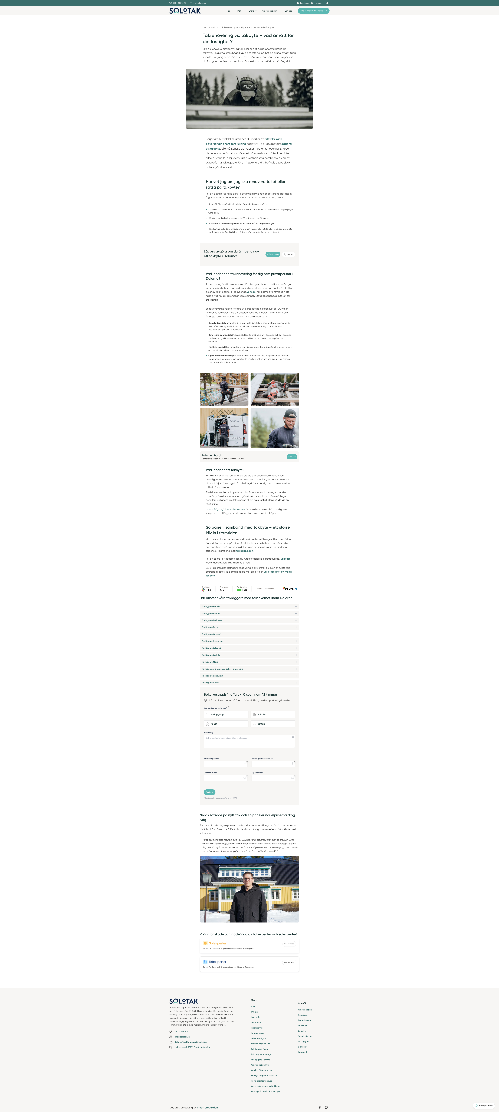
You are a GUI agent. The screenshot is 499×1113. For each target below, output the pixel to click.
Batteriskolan (304, 1020)
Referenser (303, 1015)
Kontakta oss (257, 1033)
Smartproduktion (207, 1107)
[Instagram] (326, 1107)
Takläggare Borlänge (261, 1054)
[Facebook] (320, 1107)
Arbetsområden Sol (260, 1065)
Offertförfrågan (273, 254)
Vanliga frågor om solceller (264, 1075)
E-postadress (257, 773)
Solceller (302, 1031)
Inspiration (256, 1017)
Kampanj (302, 1052)
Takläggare (303, 1041)
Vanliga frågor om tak (261, 1070)
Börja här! (292, 457)
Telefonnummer (210, 773)
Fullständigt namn (211, 758)
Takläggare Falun (259, 1049)
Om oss (254, 1012)
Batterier (302, 1047)
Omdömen (256, 1022)
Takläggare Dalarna (260, 1059)
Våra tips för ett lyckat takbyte (265, 1091)
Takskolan (302, 1025)
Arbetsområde (305, 1010)
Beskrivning (208, 732)
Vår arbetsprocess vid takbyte (265, 1086)
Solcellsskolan (304, 1036)
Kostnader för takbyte (261, 1081)
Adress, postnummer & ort (262, 758)
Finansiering (256, 1028)
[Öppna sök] (327, 3)
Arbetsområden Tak (260, 1043)
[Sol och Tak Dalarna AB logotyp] (185, 11)
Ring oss (290, 254)
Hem (253, 1006)
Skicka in (209, 792)
